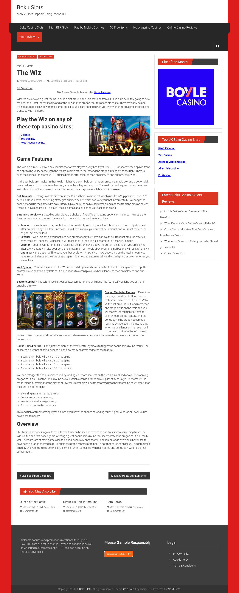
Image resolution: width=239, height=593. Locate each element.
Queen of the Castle (33, 502)
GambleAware (102, 92)
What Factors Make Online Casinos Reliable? (189, 223)
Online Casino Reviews (182, 27)
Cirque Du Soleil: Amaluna (80, 502)
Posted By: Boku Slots (30, 81)
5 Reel (64, 81)
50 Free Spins (119, 27)
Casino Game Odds (175, 253)
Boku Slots (30, 7)
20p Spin (55, 81)
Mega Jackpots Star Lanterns (128, 475)
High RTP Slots (59, 27)
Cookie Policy (181, 559)
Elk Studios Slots (26, 56)
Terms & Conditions (184, 565)
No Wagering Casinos (147, 27)
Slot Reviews (28, 37)
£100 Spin (82, 81)
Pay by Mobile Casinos (89, 27)
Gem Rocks (114, 502)
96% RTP (72, 81)
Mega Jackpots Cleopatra (36, 475)
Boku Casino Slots (32, 27)
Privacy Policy (181, 553)
